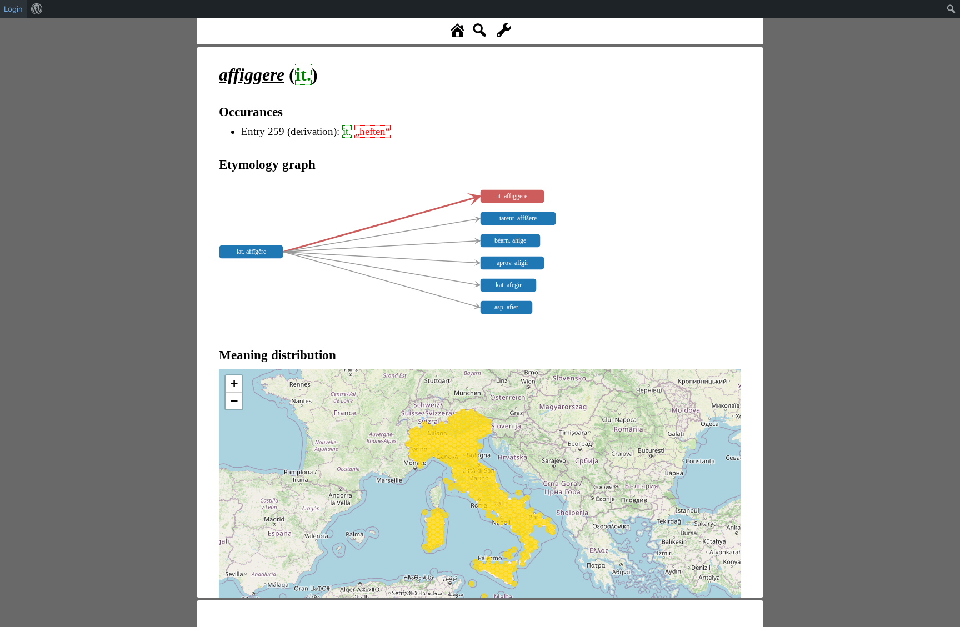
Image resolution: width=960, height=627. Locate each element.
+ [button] (234, 383)
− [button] (234, 401)
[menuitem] (37, 9)
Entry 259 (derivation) (289, 131)
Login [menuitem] (13, 8)
